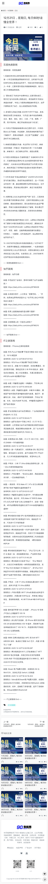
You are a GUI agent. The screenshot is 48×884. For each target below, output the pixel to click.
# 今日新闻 (11, 705)
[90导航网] (24, 3)
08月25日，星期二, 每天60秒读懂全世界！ (35, 784)
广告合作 (28, 848)
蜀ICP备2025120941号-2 (33, 879)
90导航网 (22, 879)
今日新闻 (10, 10)
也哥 (20, 27)
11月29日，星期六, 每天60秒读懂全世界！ (11, 757)
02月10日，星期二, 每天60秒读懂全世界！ (35, 810)
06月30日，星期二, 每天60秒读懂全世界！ (11, 810)
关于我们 (37, 848)
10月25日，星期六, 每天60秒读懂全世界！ (11, 784)
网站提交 (10, 848)
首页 (4, 10)
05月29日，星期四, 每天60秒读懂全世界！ (35, 757)
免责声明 (19, 848)
